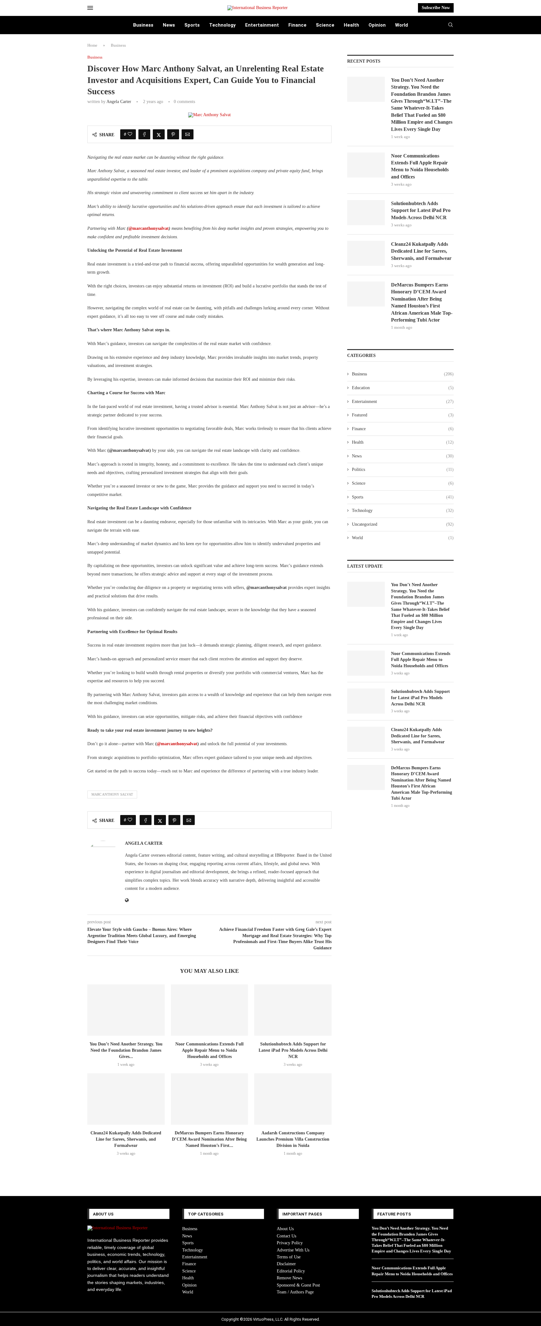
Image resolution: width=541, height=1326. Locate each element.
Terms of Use (289, 1257)
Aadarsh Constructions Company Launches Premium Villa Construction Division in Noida (292, 1139)
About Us (285, 1228)
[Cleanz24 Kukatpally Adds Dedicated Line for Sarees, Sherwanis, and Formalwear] (126, 1099)
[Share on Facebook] (144, 134)
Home (92, 45)
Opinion (377, 25)
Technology (222, 25)
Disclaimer (286, 1264)
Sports (192, 25)
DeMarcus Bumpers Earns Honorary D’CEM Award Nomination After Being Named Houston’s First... (209, 1139)
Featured (403, 415)
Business (143, 25)
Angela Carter (118, 101)
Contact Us (286, 1236)
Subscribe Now (436, 7)
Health (351, 25)
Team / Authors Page (295, 1292)
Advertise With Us (293, 1250)
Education (403, 387)
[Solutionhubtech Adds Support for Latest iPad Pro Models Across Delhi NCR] (293, 1010)
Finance (297, 25)
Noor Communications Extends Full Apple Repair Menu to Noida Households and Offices (209, 1050)
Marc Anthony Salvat (112, 794)
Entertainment (262, 25)
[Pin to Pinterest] (173, 134)
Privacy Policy (290, 1243)
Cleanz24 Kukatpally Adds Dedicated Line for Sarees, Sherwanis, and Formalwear (125, 1139)
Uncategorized (403, 524)
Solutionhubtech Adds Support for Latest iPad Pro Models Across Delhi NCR (293, 1050)
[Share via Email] (187, 134)
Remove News (289, 1278)
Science (325, 25)
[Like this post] (130, 134)
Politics (403, 469)
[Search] (450, 25)
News (169, 25)
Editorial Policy (291, 1271)
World (401, 25)
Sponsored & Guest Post (298, 1285)
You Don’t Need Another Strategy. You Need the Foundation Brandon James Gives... (126, 1050)
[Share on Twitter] (159, 134)
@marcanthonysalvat (148, 228)
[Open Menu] (90, 8)
